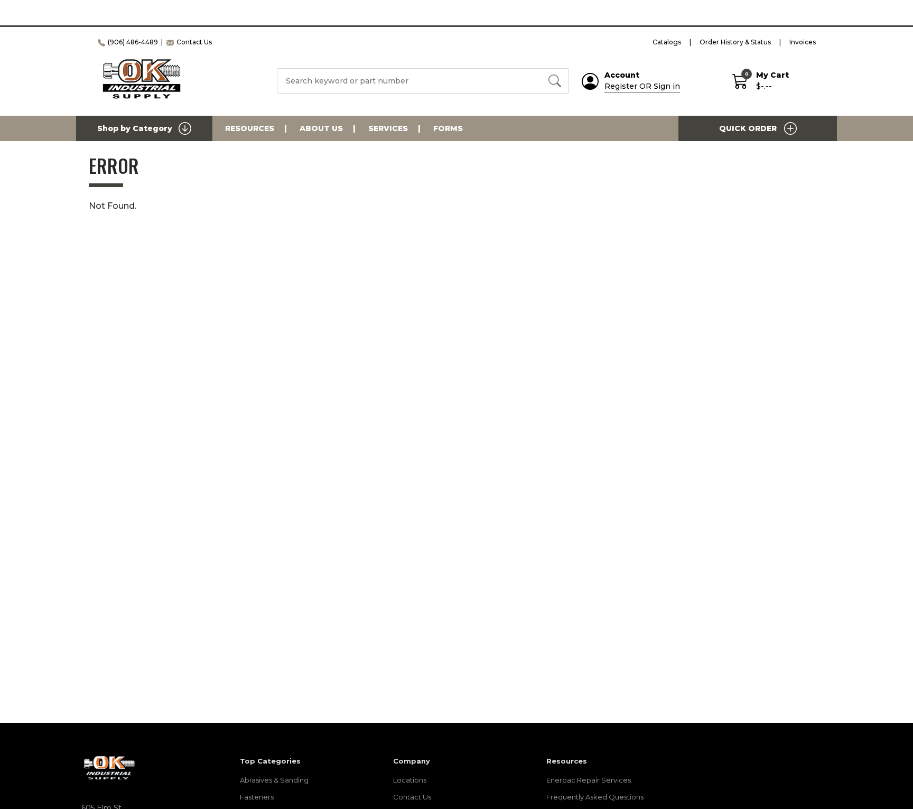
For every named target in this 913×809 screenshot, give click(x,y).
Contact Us (412, 797)
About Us (321, 128)
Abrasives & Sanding (274, 780)
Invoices (802, 42)
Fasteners (257, 797)
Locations (409, 780)
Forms (448, 128)
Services (388, 128)
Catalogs (667, 42)
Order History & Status (735, 42)
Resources (249, 128)
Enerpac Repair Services (588, 780)
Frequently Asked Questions (595, 797)
